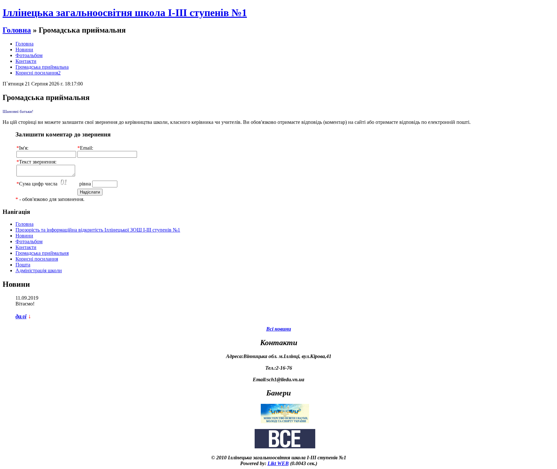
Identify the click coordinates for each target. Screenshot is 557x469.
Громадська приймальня (42, 253)
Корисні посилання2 (38, 72)
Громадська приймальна (42, 67)
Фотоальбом (29, 55)
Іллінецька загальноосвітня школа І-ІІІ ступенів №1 (125, 12)
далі (20, 316)
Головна (17, 30)
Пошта (22, 264)
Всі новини (278, 329)
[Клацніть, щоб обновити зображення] (68, 182)
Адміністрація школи (38, 270)
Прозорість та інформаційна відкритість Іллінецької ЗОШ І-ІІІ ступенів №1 (97, 230)
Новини (24, 49)
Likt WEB (278, 463)
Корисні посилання (36, 259)
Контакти (25, 61)
